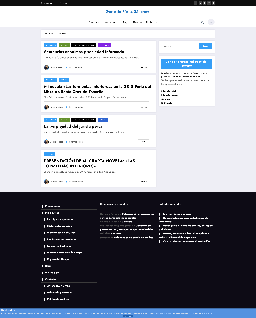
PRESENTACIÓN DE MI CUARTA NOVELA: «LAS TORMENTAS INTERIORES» (89, 163)
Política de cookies (58, 299)
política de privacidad (163, 313)
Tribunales (104, 45)
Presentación (94, 22)
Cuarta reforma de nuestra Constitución (186, 241)
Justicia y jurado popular (177, 214)
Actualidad (51, 45)
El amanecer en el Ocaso (61, 232)
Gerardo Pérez (56, 67)
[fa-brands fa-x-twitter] (209, 3)
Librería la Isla (169, 91)
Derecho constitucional (84, 45)
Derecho (64, 45)
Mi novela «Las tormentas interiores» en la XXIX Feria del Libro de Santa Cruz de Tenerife (97, 89)
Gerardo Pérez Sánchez (127, 11)
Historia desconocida (59, 226)
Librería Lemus (169, 95)
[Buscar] (202, 22)
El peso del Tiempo (58, 259)
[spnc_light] (211, 22)
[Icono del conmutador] (43, 22)
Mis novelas (110, 22)
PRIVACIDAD (207, 313)
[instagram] (200, 3)
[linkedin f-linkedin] (213, 3)
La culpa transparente (60, 219)
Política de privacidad (59, 292)
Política (103, 120)
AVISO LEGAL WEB (58, 286)
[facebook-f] (195, 3)
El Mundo (166, 103)
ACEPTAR (128, 316)
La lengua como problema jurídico (133, 237)
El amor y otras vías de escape (64, 252)
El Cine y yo (137, 22)
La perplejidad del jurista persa (73, 126)
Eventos (64, 80)
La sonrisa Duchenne (59, 246)
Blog (125, 22)
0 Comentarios (76, 67)
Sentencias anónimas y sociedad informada (84, 51)
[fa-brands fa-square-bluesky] (204, 3)
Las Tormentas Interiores (61, 239)
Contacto (150, 22)
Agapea (165, 99)
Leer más (143, 67)
